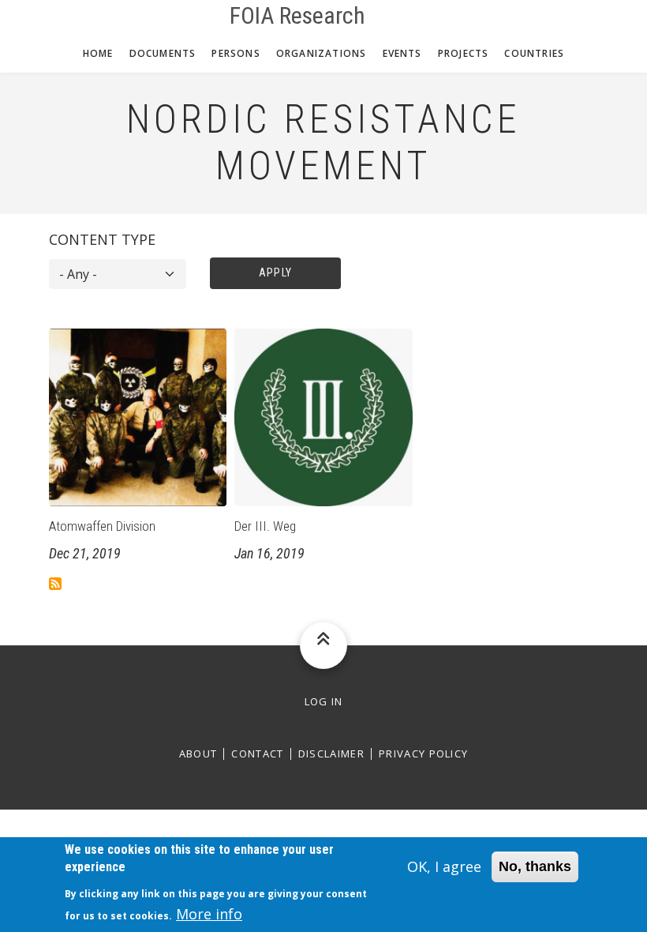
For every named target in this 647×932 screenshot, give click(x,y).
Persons (235, 53)
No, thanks (535, 866)
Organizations (321, 53)
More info (209, 913)
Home (98, 53)
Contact (257, 754)
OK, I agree (444, 866)
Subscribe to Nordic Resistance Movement (55, 583)
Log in (324, 701)
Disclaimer (331, 754)
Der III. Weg (265, 526)
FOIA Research (297, 16)
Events (402, 53)
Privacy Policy (423, 754)
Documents (162, 53)
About (198, 754)
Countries (534, 53)
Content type (102, 239)
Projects (463, 53)
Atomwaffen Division (102, 526)
